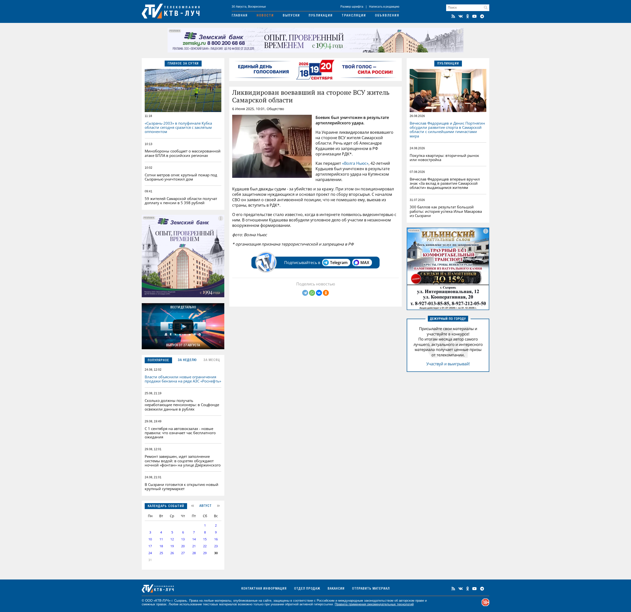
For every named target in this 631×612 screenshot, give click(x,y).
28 (194, 553)
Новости (265, 15)
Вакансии (336, 589)
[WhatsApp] (312, 293)
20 (183, 546)
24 (150, 553)
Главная (240, 15)
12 (172, 539)
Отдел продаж (307, 589)
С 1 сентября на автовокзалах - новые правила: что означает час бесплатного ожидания (180, 433)
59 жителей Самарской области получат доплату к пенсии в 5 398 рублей (181, 200)
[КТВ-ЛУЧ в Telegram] (482, 16)
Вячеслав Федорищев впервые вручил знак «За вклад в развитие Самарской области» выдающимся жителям (445, 183)
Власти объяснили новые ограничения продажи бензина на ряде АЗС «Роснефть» (183, 378)
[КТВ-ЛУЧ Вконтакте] (460, 16)
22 (205, 546)
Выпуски (291, 15)
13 (183, 539)
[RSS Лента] (453, 16)
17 (150, 546)
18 (161, 546)
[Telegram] (305, 293)
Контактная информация (264, 589)
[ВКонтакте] (319, 293)
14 (194, 539)
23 (216, 546)
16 (216, 539)
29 (205, 553)
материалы (223, 600)
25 (161, 553)
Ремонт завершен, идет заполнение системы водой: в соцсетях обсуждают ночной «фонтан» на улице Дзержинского (183, 460)
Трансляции (354, 15)
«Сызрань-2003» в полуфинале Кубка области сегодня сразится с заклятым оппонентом (178, 127)
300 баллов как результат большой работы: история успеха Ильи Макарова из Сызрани (446, 211)
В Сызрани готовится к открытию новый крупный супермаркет (181, 486)
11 (161, 539)
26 (172, 553)
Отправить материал (371, 589)
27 (183, 553)
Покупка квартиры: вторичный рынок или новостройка (444, 157)
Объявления (387, 15)
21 (194, 546)
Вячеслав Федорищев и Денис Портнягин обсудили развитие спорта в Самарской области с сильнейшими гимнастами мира (447, 129)
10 (150, 539)
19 (172, 546)
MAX (364, 262)
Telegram (339, 262)
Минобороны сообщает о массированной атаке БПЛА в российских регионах (183, 153)
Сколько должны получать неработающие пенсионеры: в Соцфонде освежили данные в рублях (182, 405)
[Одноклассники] (326, 293)
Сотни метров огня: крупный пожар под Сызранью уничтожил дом (181, 177)
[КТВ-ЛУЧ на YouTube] (474, 16)
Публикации (321, 15)
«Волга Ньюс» (355, 163)
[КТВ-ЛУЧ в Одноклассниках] (467, 16)
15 (205, 539)
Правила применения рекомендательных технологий (374, 604)
